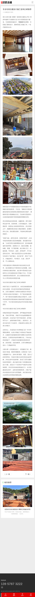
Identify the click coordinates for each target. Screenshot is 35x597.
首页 (5, 595)
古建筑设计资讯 (8, 12)
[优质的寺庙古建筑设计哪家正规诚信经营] (17, 496)
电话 (31, 595)
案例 (14, 595)
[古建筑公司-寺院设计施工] (6, 2)
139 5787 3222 (11, 584)
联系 (22, 595)
